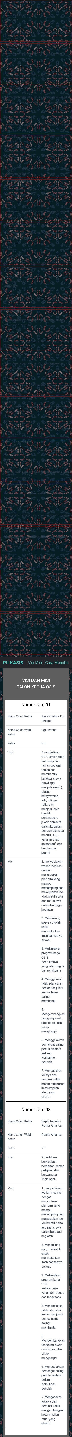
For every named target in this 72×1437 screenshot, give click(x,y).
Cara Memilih (56, 662)
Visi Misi (35, 662)
